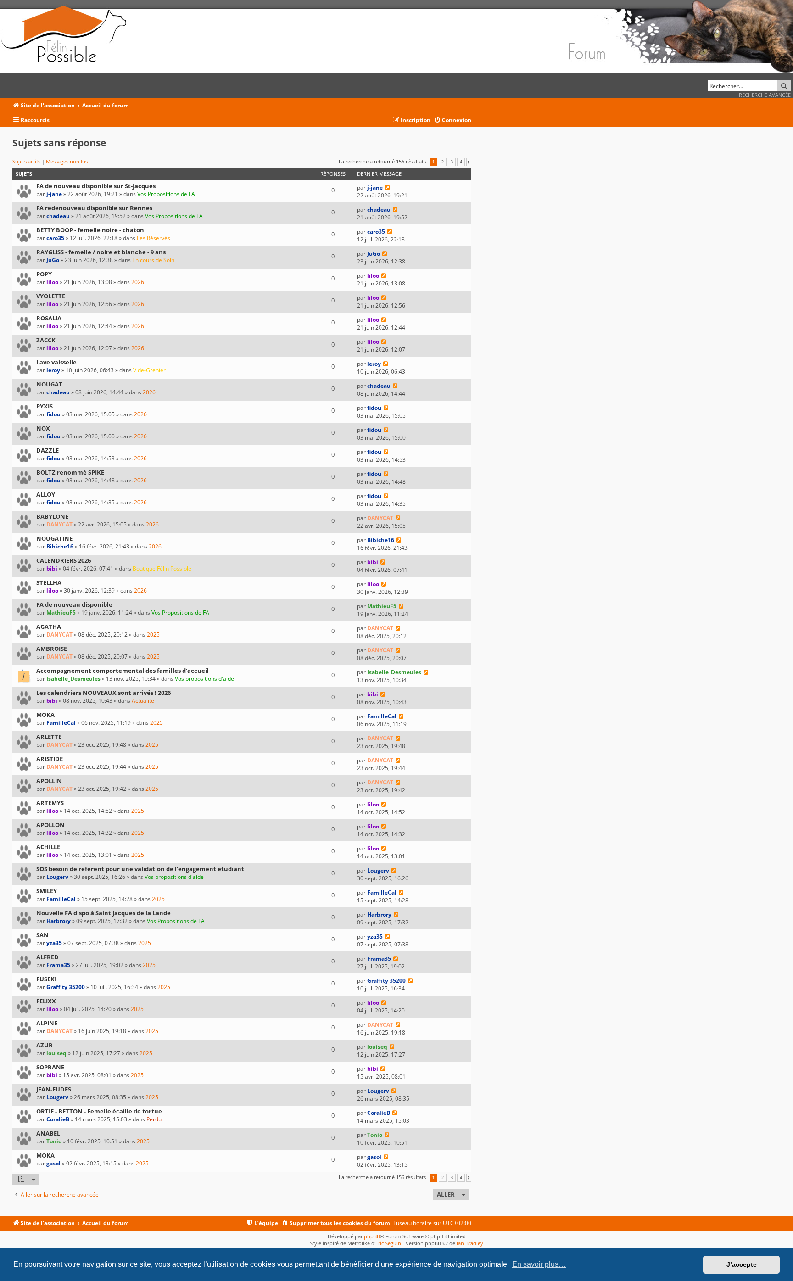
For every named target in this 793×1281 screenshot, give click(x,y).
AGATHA (48, 626)
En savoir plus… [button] (539, 1264)
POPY (44, 274)
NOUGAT (49, 384)
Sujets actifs (26, 161)
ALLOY (45, 494)
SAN (42, 935)
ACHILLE (48, 847)
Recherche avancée (765, 94)
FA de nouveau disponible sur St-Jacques (96, 186)
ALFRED (47, 957)
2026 (137, 282)
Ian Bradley (470, 1243)
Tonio (53, 1141)
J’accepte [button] (741, 1264)
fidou (53, 414)
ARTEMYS (50, 803)
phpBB (372, 1236)
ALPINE (46, 1023)
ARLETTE (48, 737)
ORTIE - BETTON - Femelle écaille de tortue (99, 1111)
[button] (468, 162)
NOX (43, 428)
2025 (153, 634)
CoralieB (57, 1119)
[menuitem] (452, 120)
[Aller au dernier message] (387, 187)
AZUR (44, 1045)
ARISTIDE (49, 759)
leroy (53, 370)
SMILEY (46, 891)
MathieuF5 (61, 612)
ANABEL (48, 1133)
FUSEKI (46, 979)
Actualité (143, 701)
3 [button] (452, 162)
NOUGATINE (54, 538)
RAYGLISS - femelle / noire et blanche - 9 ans (101, 252)
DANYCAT (59, 524)
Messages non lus (67, 161)
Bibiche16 (59, 546)
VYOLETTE (50, 296)
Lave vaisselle (56, 362)
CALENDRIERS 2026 (63, 560)
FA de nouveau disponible (74, 604)
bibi (51, 568)
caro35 (55, 238)
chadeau (58, 216)
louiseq (56, 1053)
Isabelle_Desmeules (73, 678)
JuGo (52, 260)
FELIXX (46, 1001)
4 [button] (461, 162)
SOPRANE (50, 1067)
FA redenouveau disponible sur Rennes (94, 208)
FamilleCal (61, 723)
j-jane (54, 194)
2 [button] (442, 162)
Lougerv (57, 877)
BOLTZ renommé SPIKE (70, 472)
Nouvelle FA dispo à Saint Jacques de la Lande (103, 913)
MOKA (45, 714)
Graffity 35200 (65, 987)
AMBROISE (51, 648)
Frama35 (58, 965)
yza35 (54, 943)
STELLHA (48, 582)
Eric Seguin (388, 1243)
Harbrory (58, 921)
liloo (52, 282)
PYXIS (44, 406)
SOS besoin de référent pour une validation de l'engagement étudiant (140, 869)
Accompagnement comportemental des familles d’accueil (122, 670)
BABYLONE (52, 516)
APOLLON (50, 825)
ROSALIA (48, 318)
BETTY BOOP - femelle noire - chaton (90, 230)
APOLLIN (49, 781)
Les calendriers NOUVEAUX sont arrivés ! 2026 (103, 692)
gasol (53, 1163)
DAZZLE (47, 450)
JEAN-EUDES (53, 1089)
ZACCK (46, 340)
